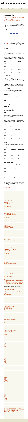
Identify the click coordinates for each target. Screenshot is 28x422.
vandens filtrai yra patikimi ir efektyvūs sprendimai (15, 181)
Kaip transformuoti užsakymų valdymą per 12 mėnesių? (10, 249)
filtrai (23, 409)
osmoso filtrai (8, 19)
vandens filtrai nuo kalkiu (6, 20)
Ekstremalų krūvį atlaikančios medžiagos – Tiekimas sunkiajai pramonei (11, 329)
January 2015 (5, 399)
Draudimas (4, 8)
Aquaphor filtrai (10, 15)
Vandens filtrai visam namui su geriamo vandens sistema (10, 319)
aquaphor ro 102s (16, 17)
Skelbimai (13, 8)
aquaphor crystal (13, 16)
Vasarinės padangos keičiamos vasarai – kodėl (9, 264)
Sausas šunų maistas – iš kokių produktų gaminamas (9, 273)
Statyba (5, 361)
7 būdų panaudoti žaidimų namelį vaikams (8, 227)
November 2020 (6, 379)
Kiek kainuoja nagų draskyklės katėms (8, 297)
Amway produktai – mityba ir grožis (8, 203)
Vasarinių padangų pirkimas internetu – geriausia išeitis (10, 240)
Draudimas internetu (8, 262)
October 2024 (5, 375)
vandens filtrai (12, 19)
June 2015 (5, 395)
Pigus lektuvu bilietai (8, 206)
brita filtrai (19, 408)
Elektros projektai (16, 409)
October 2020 (5, 380)
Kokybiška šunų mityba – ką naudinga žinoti (8, 272)
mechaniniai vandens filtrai (16, 410)
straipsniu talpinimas (7, 416)
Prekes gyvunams (7, 212)
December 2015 (6, 392)
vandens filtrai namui (21, 19)
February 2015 (5, 398)
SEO (1, 8)
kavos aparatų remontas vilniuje (6, 410)
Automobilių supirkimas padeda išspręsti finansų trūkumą (10, 247)
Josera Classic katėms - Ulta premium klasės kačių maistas (10, 214)
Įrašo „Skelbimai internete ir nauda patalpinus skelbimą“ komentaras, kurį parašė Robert (13, 283)
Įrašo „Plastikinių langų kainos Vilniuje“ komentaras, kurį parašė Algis (11, 277)
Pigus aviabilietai (7, 239)
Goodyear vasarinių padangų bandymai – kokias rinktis (10, 200)
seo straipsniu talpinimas (14, 413)
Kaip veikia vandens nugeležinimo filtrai (8, 317)
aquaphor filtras (20, 16)
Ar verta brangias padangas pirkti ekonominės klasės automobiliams (11, 241)
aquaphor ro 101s (7, 17)
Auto (4, 344)
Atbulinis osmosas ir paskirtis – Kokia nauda (8, 331)
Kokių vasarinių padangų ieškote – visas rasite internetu (10, 263)
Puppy (5, 358)
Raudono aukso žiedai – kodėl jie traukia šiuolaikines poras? (10, 330)
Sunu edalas (6, 267)
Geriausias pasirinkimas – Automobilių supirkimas (9, 289)
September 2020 (6, 381)
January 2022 (5, 377)
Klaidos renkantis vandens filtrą (7, 318)
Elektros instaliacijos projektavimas (12, 409)
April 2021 (5, 378)
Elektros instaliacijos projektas (6, 409)
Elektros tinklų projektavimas (19, 409)
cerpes (20, 408)
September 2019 (6, 382)
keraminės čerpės (10, 410)
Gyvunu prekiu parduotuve (8, 305)
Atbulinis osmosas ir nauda (7, 250)
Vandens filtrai (9, 16)
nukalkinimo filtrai (5, 19)
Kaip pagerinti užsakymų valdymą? (7, 294)
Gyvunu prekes (7, 217)
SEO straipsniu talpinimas (8, 230)
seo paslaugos (6, 413)
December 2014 (6, 400)
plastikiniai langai (20, 411)
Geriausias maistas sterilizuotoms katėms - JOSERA (9, 213)
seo (21, 412)
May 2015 (5, 396)
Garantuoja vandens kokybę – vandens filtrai (8, 202)
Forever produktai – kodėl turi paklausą (8, 201)
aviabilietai (13, 408)
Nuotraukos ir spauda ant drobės (7, 290)
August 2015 (5, 393)
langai (13, 410)
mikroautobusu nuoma (9, 411)
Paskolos (6, 334)
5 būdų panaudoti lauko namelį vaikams (8, 225)
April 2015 (5, 397)
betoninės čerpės (16, 408)
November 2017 (6, 384)
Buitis (4, 345)
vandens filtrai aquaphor (16, 19)
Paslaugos (5, 357)
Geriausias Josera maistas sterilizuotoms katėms (9, 306)
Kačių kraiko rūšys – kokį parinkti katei (8, 308)
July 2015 (5, 394)
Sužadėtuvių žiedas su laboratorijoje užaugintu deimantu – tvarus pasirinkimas (12, 328)
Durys (5, 347)
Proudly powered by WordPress (7, 420)
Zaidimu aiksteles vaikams (8, 224)
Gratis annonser (16, 8)
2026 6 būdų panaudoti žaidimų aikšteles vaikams (9, 226)
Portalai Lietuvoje (21, 8)
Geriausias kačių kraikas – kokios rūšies (8, 309)
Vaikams (5, 362)
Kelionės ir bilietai (8, 8)
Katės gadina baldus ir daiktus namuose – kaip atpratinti (10, 298)
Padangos (6, 322)
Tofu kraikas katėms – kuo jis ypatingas (8, 310)
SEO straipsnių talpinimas (7, 187)
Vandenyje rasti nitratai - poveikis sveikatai (8, 236)
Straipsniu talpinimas (8, 244)
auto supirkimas (10, 408)
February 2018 (5, 383)
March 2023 (5, 376)
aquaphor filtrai (17, 16)
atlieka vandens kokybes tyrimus (6, 408)
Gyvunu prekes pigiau (8, 253)
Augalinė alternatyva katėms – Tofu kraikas (8, 307)
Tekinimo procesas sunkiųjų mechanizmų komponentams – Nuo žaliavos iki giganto (12, 291)
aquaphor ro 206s (20, 17)
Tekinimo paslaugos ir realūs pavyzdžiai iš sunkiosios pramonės (10, 248)
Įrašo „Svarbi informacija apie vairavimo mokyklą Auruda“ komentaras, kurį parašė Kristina (13, 282)
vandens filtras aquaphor (11, 20)
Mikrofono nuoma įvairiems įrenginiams (8, 194)
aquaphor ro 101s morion (11, 17)
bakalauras (14, 408)
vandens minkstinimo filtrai (17, 20)
